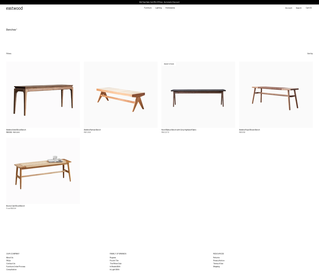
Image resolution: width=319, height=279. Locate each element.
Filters (8, 54)
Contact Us (10, 264)
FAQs (8, 261)
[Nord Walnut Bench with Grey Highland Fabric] (198, 95)
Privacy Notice (218, 261)
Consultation (11, 270)
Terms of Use (218, 264)
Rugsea (113, 258)
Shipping (216, 267)
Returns (216, 258)
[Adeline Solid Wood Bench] (43, 95)
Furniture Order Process (15, 267)
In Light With (115, 270)
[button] (147, 8)
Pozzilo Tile (114, 261)
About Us (9, 258)
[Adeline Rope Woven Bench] (276, 95)
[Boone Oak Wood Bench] (43, 171)
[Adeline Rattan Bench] (121, 95)
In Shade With (115, 267)
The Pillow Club (115, 264)
